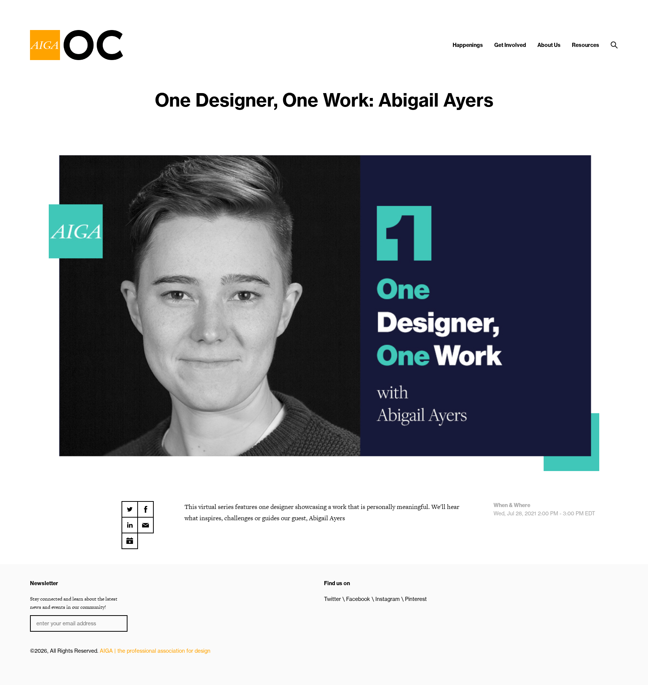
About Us (549, 45)
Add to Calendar (129, 538)
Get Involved (510, 45)
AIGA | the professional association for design (155, 650)
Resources (585, 45)
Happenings (468, 45)
